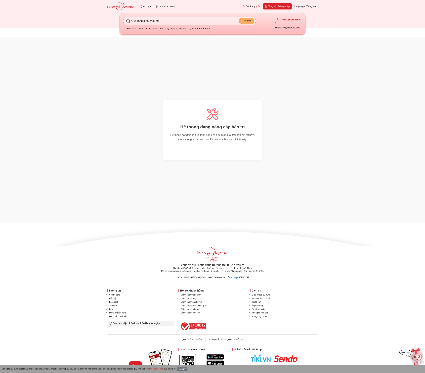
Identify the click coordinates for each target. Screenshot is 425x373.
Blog (111, 309)
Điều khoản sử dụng (261, 295)
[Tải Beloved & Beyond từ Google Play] (215, 357)
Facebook (113, 302)
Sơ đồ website (258, 309)
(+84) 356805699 (290, 19)
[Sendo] (287, 359)
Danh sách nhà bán (118, 316)
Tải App (146, 6)
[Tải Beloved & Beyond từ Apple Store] (215, 363)
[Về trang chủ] (121, 6)
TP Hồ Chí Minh (166, 6)
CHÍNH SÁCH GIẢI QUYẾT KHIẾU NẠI (226, 340)
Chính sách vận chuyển (191, 302)
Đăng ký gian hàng (117, 313)
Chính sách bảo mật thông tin (194, 305)
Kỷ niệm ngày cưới (176, 28)
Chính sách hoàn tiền (190, 313)
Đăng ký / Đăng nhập (278, 6)
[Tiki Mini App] (261, 358)
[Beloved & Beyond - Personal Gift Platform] (212, 255)
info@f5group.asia (216, 277)
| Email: (195, 277)
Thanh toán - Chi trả (261, 298)
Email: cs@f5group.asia (287, 27)
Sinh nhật (131, 28)
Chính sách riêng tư (189, 298)
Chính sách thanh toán (191, 295)
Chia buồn (158, 28)
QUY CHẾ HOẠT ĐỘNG (192, 340)
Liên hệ (112, 298)
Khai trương (145, 28)
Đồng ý (182, 369)
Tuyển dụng (257, 305)
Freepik (266, 316)
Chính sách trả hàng (190, 309)
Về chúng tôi (115, 295)
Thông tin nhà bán (260, 313)
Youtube (113, 305)
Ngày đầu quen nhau (199, 28)
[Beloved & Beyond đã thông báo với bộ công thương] (193, 326)
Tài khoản (256, 302)
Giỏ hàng (252, 6)
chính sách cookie (155, 369)
